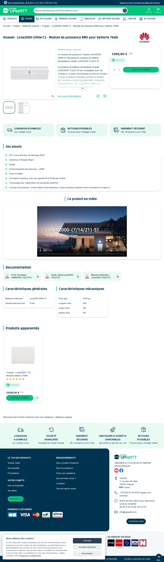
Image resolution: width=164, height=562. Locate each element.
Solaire (16, 26)
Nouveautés (13, 468)
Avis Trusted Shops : (20, 3)
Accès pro (14, 499)
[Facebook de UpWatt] (121, 470)
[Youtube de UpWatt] (116, 470)
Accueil (6, 26)
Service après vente (66, 488)
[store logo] (15, 10)
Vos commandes (16, 485)
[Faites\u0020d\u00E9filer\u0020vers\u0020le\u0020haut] (159, 557)
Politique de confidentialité (106, 559)
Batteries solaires (31, 26)
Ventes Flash (14, 463)
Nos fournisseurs (64, 468)
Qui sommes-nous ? (66, 478)
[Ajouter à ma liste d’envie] (105, 96)
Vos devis (12, 490)
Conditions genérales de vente (137, 559)
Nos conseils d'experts (67, 463)
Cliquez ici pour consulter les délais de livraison (140, 3)
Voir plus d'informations (69, 96)
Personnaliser (87, 553)
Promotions (13, 473)
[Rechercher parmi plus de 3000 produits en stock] (125, 10)
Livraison (60, 483)
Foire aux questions (65, 473)
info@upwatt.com (128, 512)
